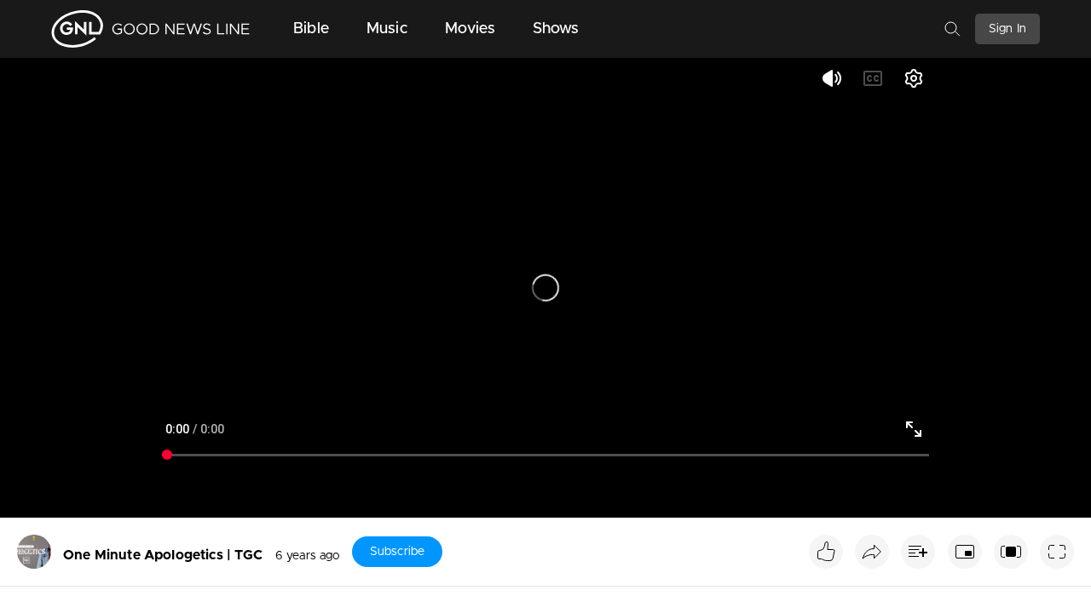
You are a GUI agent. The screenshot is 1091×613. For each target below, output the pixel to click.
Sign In (1007, 29)
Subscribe (397, 552)
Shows (556, 29)
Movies (470, 29)
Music (387, 29)
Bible (311, 29)
